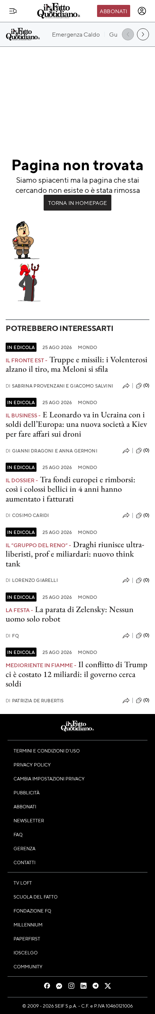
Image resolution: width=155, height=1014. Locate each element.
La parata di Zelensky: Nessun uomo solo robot (70, 614)
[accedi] (142, 11)
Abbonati (113, 11)
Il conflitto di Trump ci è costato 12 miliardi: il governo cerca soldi (76, 674)
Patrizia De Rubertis (35, 700)
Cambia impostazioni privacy (49, 779)
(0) (146, 385)
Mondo (87, 347)
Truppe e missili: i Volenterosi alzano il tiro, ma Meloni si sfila (76, 364)
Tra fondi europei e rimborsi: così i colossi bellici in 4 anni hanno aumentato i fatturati (70, 489)
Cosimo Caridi (27, 515)
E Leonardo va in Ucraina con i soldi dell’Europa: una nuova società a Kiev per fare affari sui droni (76, 424)
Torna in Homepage (77, 202)
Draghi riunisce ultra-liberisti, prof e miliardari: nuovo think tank (75, 554)
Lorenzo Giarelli (32, 580)
